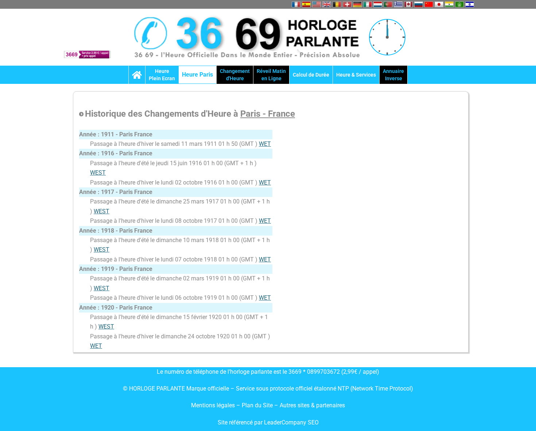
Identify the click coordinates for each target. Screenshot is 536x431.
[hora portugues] (388, 4)
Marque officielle (207, 388)
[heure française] (296, 4)
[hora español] (306, 4)
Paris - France (267, 114)
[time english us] (316, 4)
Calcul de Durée (311, 75)
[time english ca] (408, 4)
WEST (98, 172)
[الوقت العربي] (459, 4)
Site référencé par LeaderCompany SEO (268, 422)
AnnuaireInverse (393, 74)
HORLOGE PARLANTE (157, 388)
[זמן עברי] (469, 4)
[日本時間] (439, 4)
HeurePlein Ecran (162, 74)
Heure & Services (356, 75)
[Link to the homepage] (137, 75)
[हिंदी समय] (449, 4)
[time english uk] (326, 4)
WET (265, 143)
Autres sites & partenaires (312, 405)
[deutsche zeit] (357, 4)
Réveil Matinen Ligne (271, 74)
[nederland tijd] (377, 4)
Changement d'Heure (235, 74)
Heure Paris (197, 74)
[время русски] (418, 4)
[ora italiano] (367, 4)
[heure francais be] (337, 4)
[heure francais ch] (347, 4)
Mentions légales (213, 405)
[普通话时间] (428, 4)
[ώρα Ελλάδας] (398, 4)
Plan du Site (258, 405)
